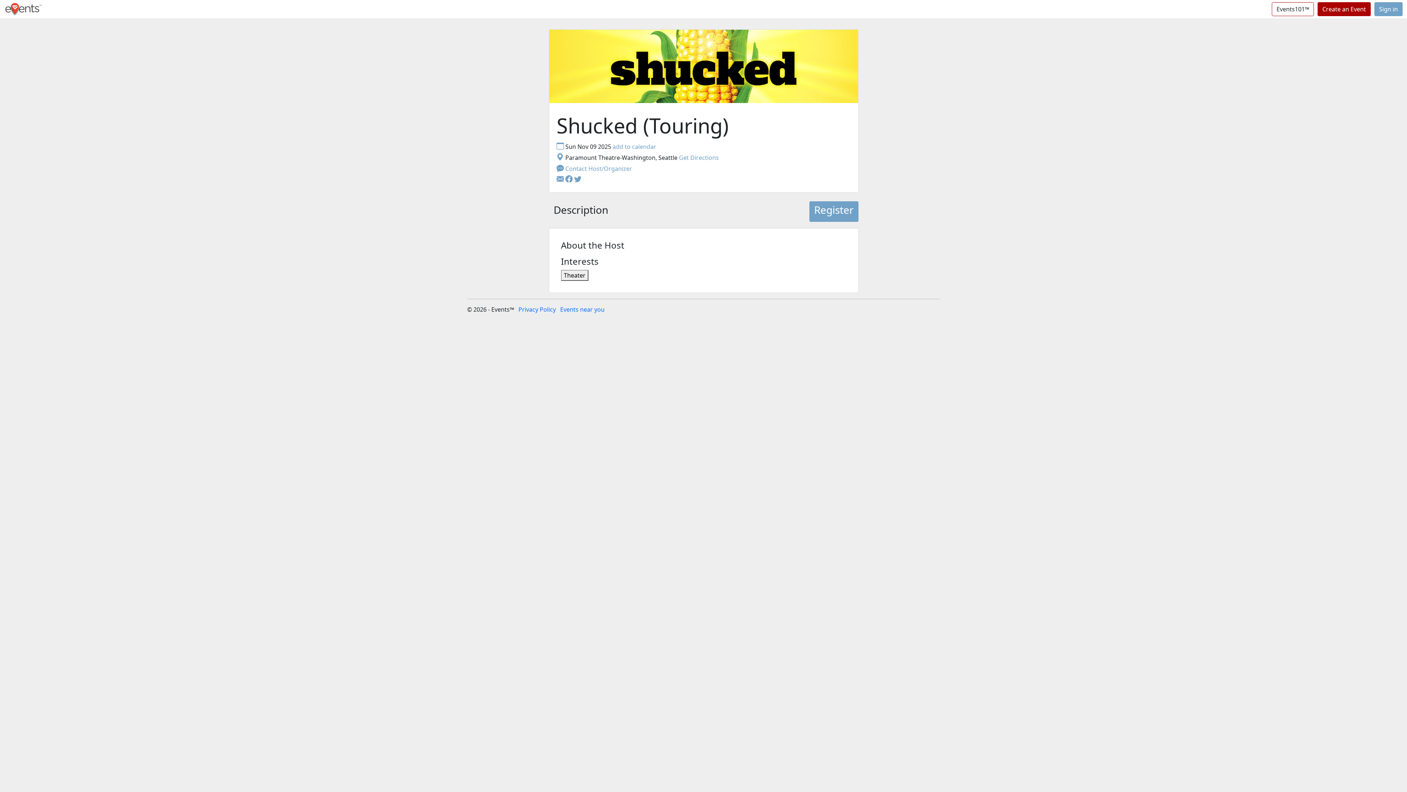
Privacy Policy (537, 309)
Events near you (582, 309)
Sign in (1388, 9)
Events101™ (1293, 9)
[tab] (581, 211)
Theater (575, 275)
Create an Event (1344, 9)
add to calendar (634, 147)
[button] (569, 180)
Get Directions (699, 158)
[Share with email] (561, 180)
